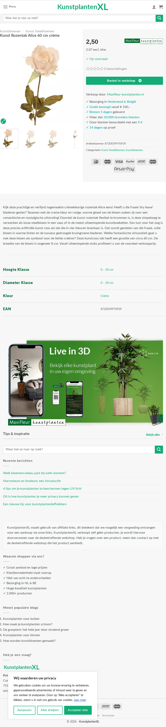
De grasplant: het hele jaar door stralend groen (36, 629)
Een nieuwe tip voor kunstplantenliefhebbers (35, 504)
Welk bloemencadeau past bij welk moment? (34, 473)
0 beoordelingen (115, 68)
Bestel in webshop (121, 80)
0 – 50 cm (107, 269)
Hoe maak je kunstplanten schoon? (27, 624)
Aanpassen (24, 710)
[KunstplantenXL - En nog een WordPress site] (83, 7)
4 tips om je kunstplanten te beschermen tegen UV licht (42, 488)
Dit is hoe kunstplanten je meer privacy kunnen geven (41, 496)
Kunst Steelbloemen (40, 31)
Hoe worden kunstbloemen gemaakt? (29, 640)
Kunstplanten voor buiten (21, 618)
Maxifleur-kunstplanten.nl (125, 94)
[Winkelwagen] (161, 6)
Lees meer (80, 700)
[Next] (77, 82)
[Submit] (159, 18)
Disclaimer (108, 715)
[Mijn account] (154, 6)
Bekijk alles (153, 434)
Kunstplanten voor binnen (21, 635)
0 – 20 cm (107, 282)
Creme (105, 296)
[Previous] (5, 82)
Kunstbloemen (10, 31)
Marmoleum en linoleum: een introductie (32, 481)
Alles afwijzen (50, 710)
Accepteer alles (78, 710)
